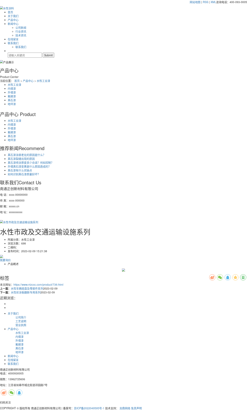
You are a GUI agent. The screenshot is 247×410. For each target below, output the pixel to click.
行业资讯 (20, 31)
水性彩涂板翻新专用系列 (26, 292)
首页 (10, 12)
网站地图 (195, 2)
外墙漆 (12, 92)
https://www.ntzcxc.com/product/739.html (38, 284)
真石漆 (12, 100)
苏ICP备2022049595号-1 (89, 408)
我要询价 (5, 260)
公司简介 (20, 317)
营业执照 (20, 325)
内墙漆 (12, 88)
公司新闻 (20, 27)
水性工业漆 (43, 81)
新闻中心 (13, 24)
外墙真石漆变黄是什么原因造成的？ (29, 166)
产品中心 (13, 20)
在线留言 (13, 39)
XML (213, 2)
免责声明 (136, 408)
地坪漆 (12, 104)
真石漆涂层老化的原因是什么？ (27, 155)
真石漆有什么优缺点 (20, 170)
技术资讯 (20, 35)
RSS (205, 2)
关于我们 (13, 16)
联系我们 (13, 43)
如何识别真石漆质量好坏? (23, 174)
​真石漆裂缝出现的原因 (21, 159)
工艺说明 (20, 321)
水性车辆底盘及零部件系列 (27, 288)
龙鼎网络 (124, 408)
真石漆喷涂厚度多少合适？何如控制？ (31, 162)
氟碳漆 (12, 96)
